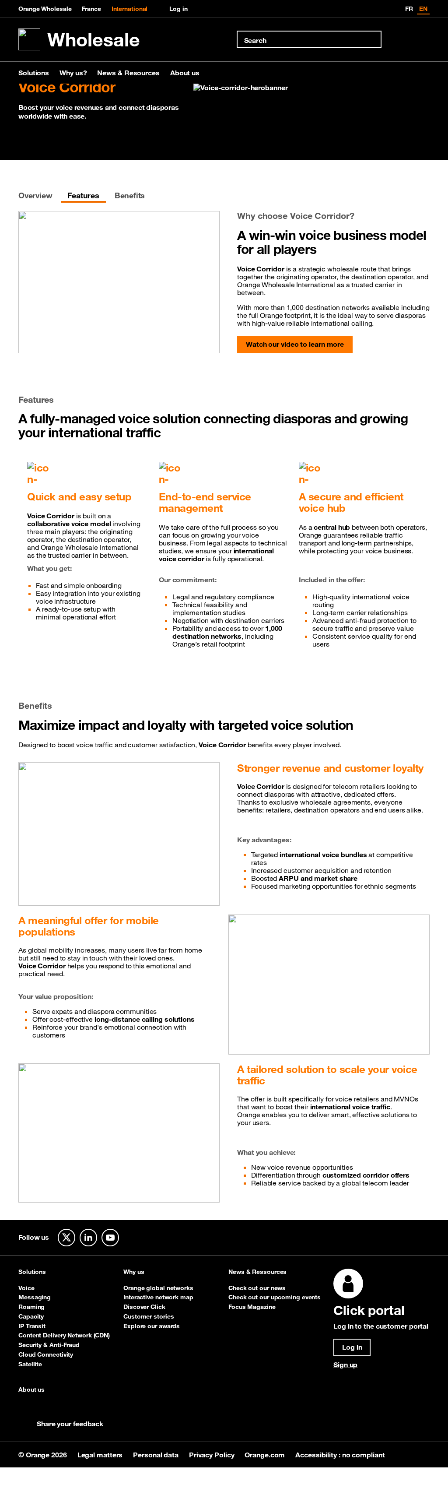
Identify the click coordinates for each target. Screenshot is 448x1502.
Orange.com (266, 1454)
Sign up (345, 1364)
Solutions (33, 72)
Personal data (156, 1454)
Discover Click (144, 1307)
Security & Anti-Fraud (49, 1345)
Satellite (30, 1364)
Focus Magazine (252, 1307)
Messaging (34, 1297)
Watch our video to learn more (295, 344)
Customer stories (148, 1316)
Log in (178, 9)
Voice (26, 1288)
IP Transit (32, 1326)
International (130, 9)
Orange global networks (158, 1288)
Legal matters (101, 1454)
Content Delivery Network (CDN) (64, 1335)
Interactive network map (158, 1297)
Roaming (31, 1307)
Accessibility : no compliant (340, 1454)
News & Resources (128, 72)
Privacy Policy (212, 1454)
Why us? (73, 72)
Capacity (31, 1316)
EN (423, 9)
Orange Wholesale (44, 9)
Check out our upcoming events (274, 1297)
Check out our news (257, 1288)
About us (185, 72)
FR (409, 9)
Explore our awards (151, 1326)
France (91, 9)
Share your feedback (70, 1423)
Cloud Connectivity (45, 1354)
